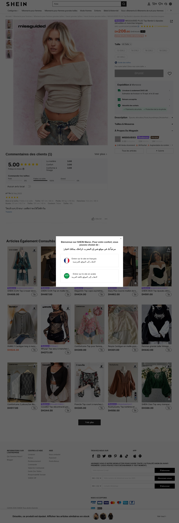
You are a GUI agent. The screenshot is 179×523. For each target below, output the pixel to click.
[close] (121, 238)
